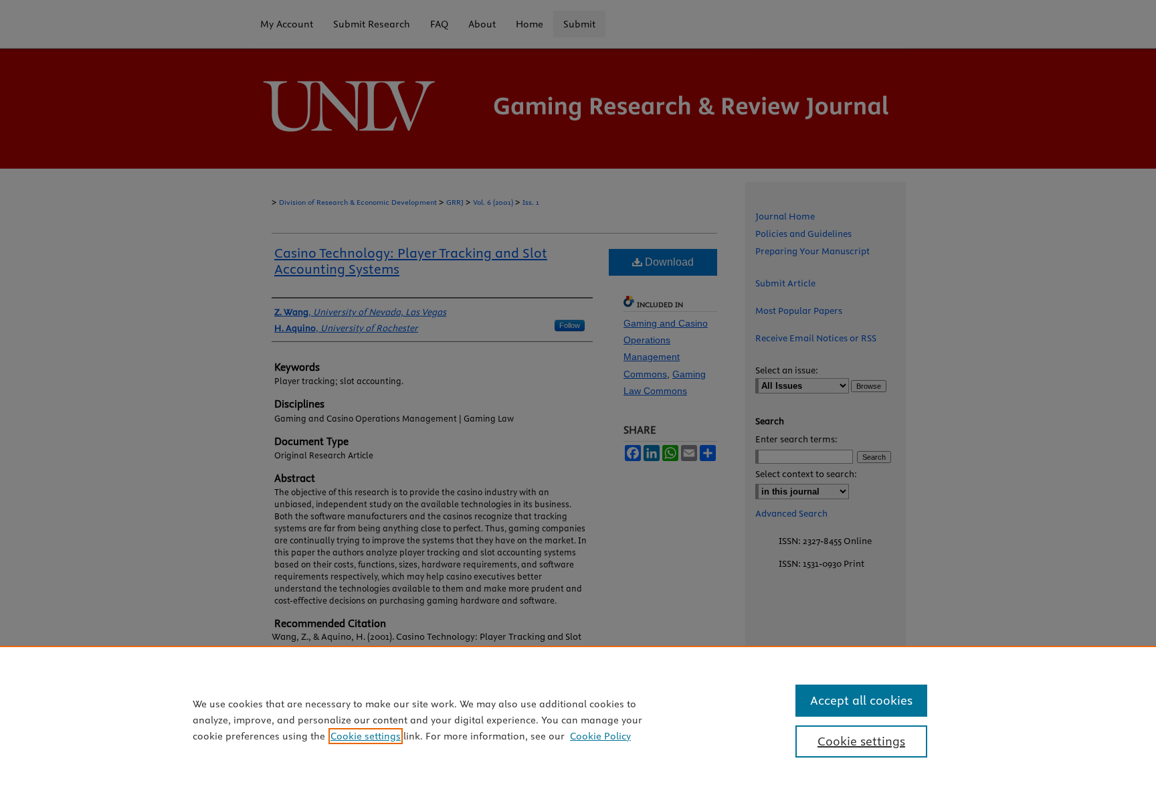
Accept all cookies (861, 700)
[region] (578, 719)
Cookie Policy (600, 736)
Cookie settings (365, 736)
